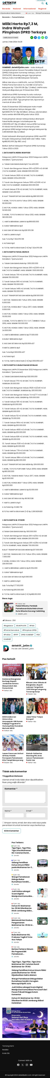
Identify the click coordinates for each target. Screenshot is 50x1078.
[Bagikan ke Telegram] (46, 37)
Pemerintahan (18, 17)
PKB (38, 634)
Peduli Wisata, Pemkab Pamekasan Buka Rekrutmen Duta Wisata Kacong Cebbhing (30, 608)
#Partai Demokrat (11, 630)
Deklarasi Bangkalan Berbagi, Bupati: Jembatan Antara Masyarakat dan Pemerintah (11, 683)
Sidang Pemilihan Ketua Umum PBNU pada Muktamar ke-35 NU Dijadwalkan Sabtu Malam (22, 865)
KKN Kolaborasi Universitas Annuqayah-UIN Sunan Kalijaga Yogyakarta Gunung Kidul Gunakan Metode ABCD (12, 722)
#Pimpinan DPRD (29, 630)
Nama (8, 811)
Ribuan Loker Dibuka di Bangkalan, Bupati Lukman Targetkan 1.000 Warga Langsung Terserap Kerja (36, 687)
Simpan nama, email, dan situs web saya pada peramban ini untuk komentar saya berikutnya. (24, 824)
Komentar (11, 788)
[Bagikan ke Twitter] (39, 37)
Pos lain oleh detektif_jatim (23, 648)
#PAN (31, 625)
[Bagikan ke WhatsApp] (42, 37)
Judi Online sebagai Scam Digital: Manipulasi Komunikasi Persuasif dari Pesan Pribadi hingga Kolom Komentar (22, 893)
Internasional (29, 9)
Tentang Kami (8, 1046)
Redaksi (5, 1050)
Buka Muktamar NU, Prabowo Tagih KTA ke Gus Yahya (22, 937)
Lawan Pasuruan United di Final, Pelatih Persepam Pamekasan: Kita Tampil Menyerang (12, 756)
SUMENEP (7, 639)
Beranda (6, 9)
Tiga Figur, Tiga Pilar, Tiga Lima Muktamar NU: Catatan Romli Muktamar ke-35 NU (21, 850)
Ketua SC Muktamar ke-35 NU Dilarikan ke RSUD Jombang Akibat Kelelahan (22, 908)
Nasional (17, 9)
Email (29, 811)
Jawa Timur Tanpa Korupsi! (34, 718)
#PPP (15, 634)
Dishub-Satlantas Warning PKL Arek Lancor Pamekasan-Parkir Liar (35, 756)
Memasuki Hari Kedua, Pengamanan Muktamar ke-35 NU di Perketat (22, 922)
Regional (42, 9)
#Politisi (7, 634)
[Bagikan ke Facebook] (35, 37)
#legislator (8, 625)
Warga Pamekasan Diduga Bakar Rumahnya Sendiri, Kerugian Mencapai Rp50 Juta (21, 879)
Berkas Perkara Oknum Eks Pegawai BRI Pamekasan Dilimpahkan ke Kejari (22, 951)
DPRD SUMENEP (27, 634)
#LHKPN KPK (21, 625)
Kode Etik (6, 1053)
